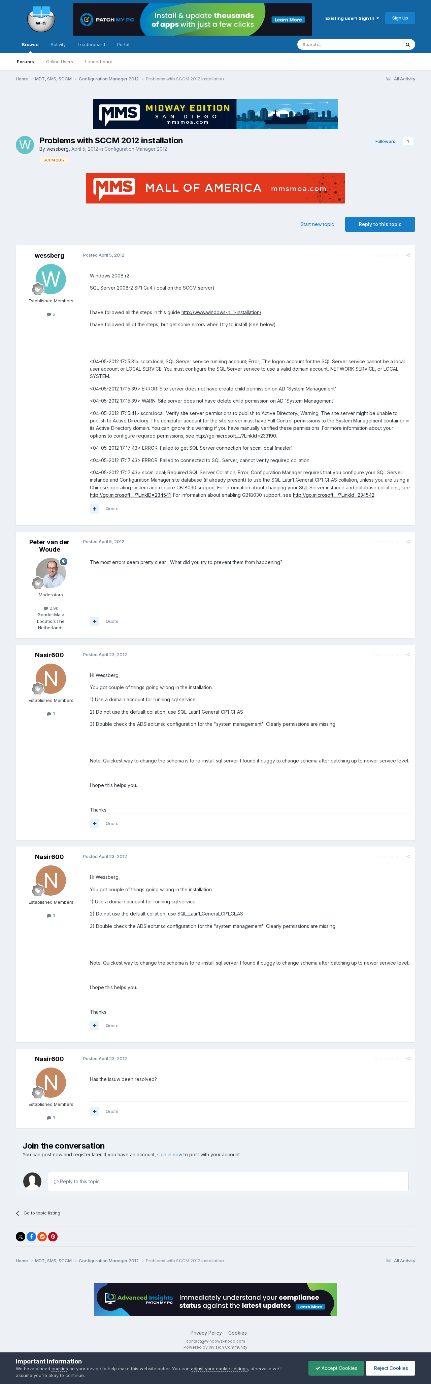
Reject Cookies (390, 1368)
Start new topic (317, 224)
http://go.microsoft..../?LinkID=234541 (130, 495)
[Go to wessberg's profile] (25, 145)
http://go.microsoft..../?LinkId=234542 (333, 495)
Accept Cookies (338, 1368)
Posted (103, 255)
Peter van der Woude (49, 545)
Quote (112, 508)
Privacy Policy (206, 1333)
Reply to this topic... (81, 1181)
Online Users (59, 61)
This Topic (380, 44)
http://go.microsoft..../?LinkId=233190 (236, 436)
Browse (30, 44)
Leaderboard (98, 61)
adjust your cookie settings (219, 1368)
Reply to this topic (380, 224)
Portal (123, 44)
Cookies (237, 1333)
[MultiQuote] (94, 509)
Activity (58, 44)
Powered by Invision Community (215, 1347)
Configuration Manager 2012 (135, 149)
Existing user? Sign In (350, 18)
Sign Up (400, 18)
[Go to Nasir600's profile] (51, 679)
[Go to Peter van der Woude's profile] (51, 573)
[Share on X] (20, 1236)
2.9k (53, 608)
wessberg (57, 149)
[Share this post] (408, 255)
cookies (60, 1368)
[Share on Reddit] (42, 1236)
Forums (25, 61)
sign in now (169, 1154)
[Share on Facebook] (31, 1236)
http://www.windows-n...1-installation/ (221, 312)
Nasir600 (49, 655)
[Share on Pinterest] (53, 1236)
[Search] (407, 44)
